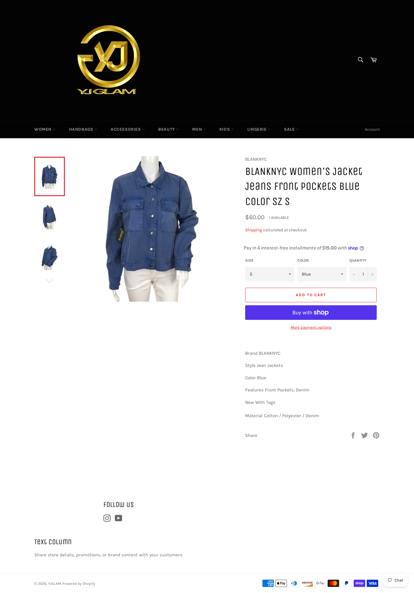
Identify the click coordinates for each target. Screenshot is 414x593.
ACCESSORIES (126, 129)
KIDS (225, 129)
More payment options (311, 327)
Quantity (357, 260)
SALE (290, 129)
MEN (197, 129)
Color (303, 260)
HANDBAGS (82, 129)
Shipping (253, 230)
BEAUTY (167, 129)
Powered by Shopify (78, 583)
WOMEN (43, 129)
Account (372, 129)
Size (249, 260)
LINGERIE (257, 129)
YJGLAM (54, 583)
